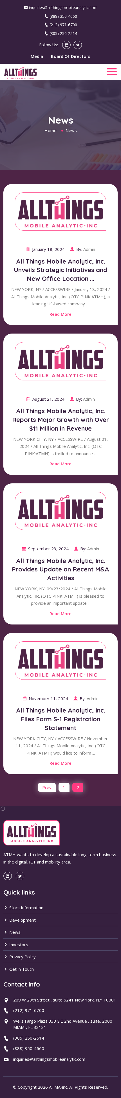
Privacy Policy (22, 956)
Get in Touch (21, 969)
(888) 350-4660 (63, 16)
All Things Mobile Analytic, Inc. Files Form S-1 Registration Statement (60, 719)
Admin (89, 249)
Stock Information (25, 907)
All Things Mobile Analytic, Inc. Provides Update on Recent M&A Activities (60, 569)
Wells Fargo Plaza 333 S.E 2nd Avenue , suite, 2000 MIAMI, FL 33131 (62, 1024)
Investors (18, 944)
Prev (46, 787)
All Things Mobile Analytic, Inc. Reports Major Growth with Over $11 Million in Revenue (60, 419)
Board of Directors (70, 56)
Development (22, 920)
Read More (60, 314)
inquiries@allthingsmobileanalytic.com (63, 7)
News (14, 932)
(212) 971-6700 (63, 24)
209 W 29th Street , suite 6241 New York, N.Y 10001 (64, 1000)
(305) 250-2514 (63, 33)
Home (50, 130)
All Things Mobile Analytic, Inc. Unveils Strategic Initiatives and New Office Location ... (60, 270)
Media (37, 56)
